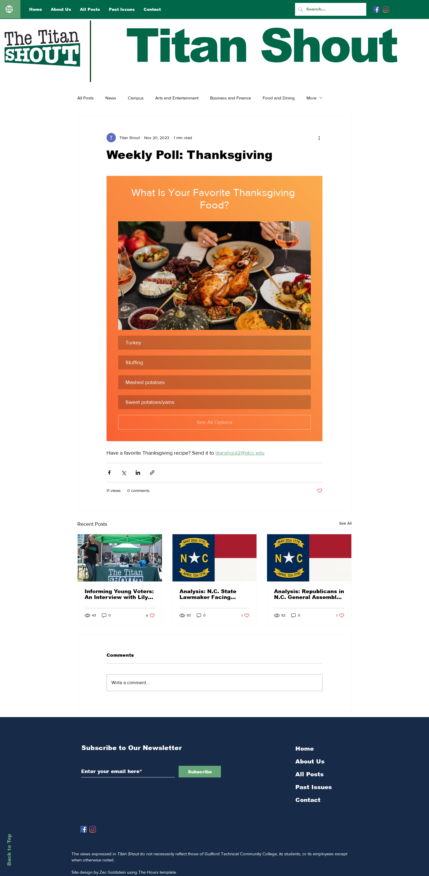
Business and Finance (230, 97)
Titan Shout (261, 46)
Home (304, 748)
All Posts (85, 97)
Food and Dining (279, 97)
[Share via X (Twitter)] (123, 472)
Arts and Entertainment (176, 97)
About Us (310, 761)
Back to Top (9, 850)
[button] (214, 275)
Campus (136, 97)
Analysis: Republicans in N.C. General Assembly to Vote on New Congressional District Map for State (309, 594)
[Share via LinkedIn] (138, 472)
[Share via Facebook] (109, 472)
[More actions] (318, 137)
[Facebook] (376, 9)
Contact (307, 800)
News (110, 97)
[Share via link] (152, 472)
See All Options (214, 422)
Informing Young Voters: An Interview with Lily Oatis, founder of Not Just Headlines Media (119, 594)
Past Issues (313, 787)
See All (345, 523)
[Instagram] (386, 9)
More (311, 97)
